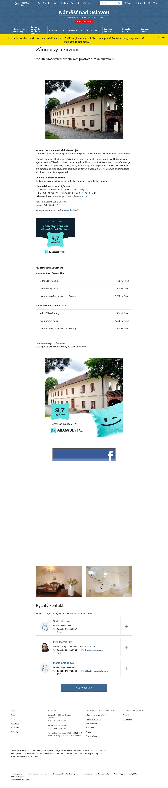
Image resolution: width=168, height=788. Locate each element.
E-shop (64, 3)
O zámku (126, 715)
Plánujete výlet (132, 3)
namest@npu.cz (60, 728)
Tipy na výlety (91, 736)
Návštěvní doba (92, 723)
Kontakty (14, 731)
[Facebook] (145, 3)
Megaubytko (69, 210)
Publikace (15, 723)
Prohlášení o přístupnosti (38, 774)
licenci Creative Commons (70, 750)
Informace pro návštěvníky (96, 715)
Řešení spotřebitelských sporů (66, 774)
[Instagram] (149, 3)
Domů (13, 710)
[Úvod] (38, 3)
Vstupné (89, 732)
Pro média (75, 3)
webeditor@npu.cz (18, 776)
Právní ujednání (17, 774)
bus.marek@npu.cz (94, 650)
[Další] (128, 582)
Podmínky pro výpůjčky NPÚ (125, 774)
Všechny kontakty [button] (84, 688)
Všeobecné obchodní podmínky (96, 774)
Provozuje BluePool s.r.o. (21, 779)
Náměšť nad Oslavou (84, 12)
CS (154, 3)
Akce (55, 3)
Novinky (46, 3)
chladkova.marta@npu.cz (96, 671)
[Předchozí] (40, 582)
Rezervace (90, 727)
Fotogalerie (127, 719)
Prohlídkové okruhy (93, 719)
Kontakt (87, 3)
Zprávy (13, 719)
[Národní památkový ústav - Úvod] (21, 3)
